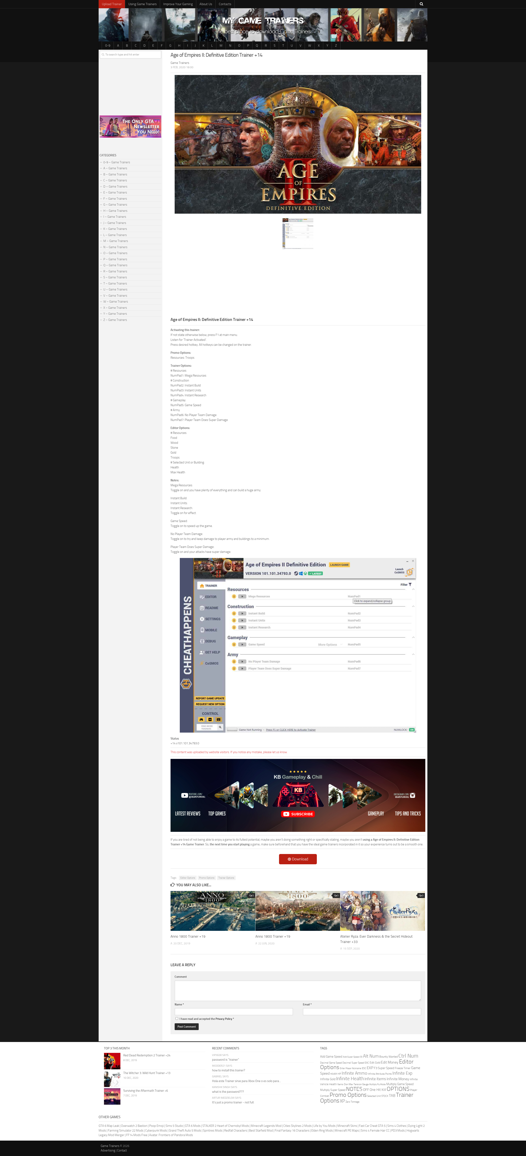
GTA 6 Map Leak (109, 1126)
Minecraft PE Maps (347, 1130)
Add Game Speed (331, 1056)
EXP (370, 1067)
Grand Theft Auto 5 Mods (185, 1130)
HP (339, 1073)
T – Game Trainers (115, 283)
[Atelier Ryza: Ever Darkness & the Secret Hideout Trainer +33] (382, 911)
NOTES (354, 1089)
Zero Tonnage (352, 1101)
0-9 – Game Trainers (116, 162)
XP (342, 1101)
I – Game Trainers (114, 217)
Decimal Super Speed (353, 1062)
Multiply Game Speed (400, 1084)
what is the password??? (228, 1092)
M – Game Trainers (115, 241)
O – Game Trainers (115, 253)
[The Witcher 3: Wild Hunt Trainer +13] (112, 1079)
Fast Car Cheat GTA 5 (372, 1126)
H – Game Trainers (115, 211)
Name (179, 1004)
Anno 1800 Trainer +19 (188, 936)
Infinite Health (350, 1078)
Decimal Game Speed (331, 1062)
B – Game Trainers (115, 174)
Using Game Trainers (142, 4)
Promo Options (207, 877)
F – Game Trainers (115, 199)
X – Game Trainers (115, 308)
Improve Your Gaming (178, 4)
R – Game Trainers (115, 271)
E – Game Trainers (115, 192)
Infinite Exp (402, 1073)
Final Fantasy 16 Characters (292, 1130)
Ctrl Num (408, 1056)
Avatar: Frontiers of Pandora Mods (171, 1135)
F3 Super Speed (384, 1068)
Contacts (225, 4)
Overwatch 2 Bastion (134, 1126)
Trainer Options (226, 877)
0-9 (107, 45)
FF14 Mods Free (136, 1135)
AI (361, 1056)
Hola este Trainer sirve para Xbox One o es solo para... (246, 1081)
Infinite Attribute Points (380, 1073)
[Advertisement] (298, 282)
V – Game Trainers (115, 295)
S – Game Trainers (115, 277)
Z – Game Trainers (115, 320)
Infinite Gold (328, 1079)
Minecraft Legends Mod (266, 1126)
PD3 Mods (398, 1130)
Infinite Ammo (354, 1073)
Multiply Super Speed (332, 1090)
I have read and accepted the (207, 1019)
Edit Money (389, 1062)
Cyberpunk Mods (156, 1130)
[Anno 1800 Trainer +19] (213, 911)
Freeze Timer (403, 1068)
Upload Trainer (112, 4)
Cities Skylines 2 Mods (297, 1126)
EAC (367, 1062)
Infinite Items (375, 1078)
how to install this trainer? (228, 1070)
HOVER (333, 1074)
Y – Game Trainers (115, 314)
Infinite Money (398, 1079)
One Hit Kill (378, 1090)
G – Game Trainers (115, 204)
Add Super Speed (351, 1057)
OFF (366, 1090)
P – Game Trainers (115, 259)
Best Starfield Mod (261, 1130)
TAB (392, 1095)
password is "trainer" (225, 1059)
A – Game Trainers (115, 168)
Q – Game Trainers (115, 265)
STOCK (384, 1096)
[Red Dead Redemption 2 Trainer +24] (112, 1061)
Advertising (108, 1150)
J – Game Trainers (114, 223)
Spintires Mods (212, 1130)
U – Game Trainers (115, 289)
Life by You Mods (325, 1126)
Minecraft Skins (347, 1126)
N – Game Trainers (115, 247)
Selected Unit (374, 1096)
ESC (364, 1068)
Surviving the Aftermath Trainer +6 (145, 1091)
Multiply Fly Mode (377, 1084)
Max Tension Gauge (359, 1084)
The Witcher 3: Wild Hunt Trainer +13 (146, 1073)
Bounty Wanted (388, 1056)
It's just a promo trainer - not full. (233, 1102)
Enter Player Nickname (350, 1068)
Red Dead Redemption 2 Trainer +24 (146, 1055)
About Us (206, 4)
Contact (122, 1150)
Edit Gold (375, 1062)
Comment (181, 977)
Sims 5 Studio (174, 1126)
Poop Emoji (156, 1126)
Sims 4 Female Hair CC (375, 1130)
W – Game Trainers (115, 301)
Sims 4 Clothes (396, 1126)
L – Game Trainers (115, 235)
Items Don (342, 1084)
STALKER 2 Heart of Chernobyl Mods (225, 1126)
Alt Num (371, 1056)
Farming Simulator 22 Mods (125, 1130)
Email (307, 1004)
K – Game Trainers (115, 229)
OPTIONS (398, 1089)
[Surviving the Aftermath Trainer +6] (112, 1096)
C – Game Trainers (115, 180)
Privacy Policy (224, 1019)
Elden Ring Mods (322, 1130)
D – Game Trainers (115, 186)
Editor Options (187, 877)
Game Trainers (110, 1146)
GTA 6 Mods (193, 1126)
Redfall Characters (235, 1130)
